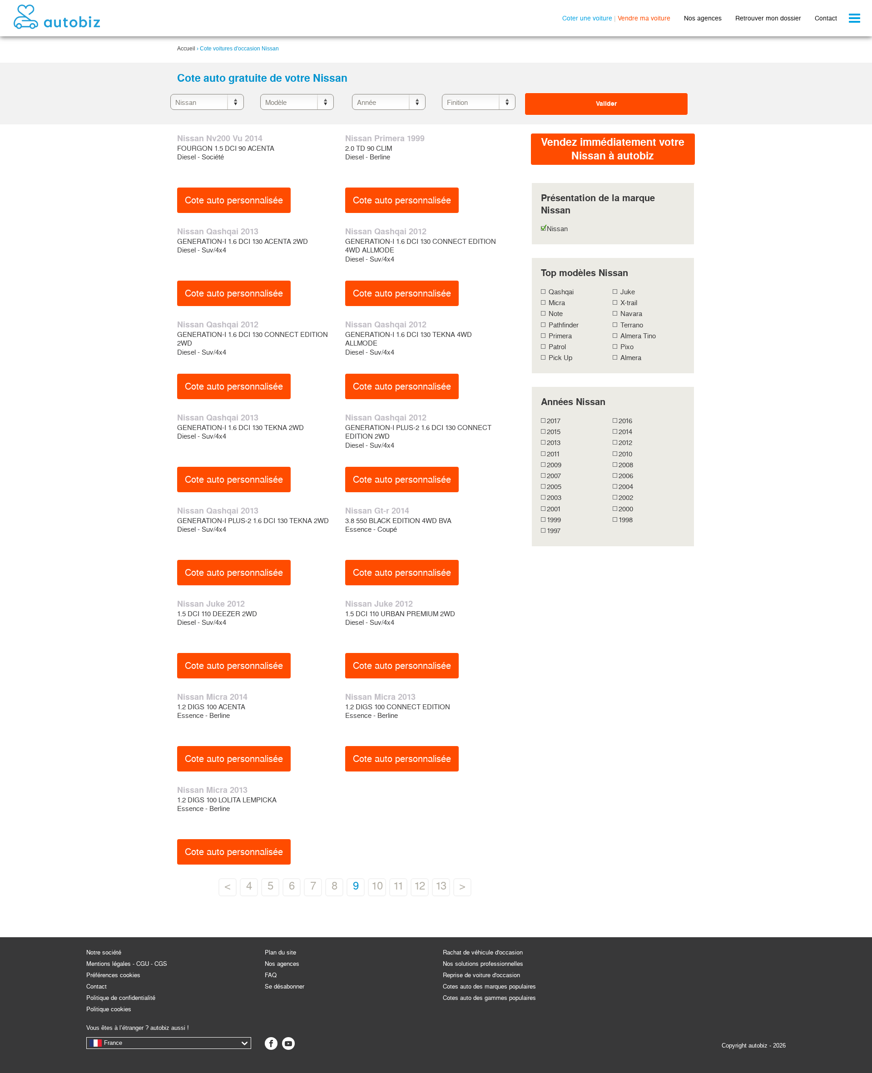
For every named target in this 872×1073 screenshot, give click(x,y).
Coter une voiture (587, 18)
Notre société (103, 952)
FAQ (271, 975)
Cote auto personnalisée (234, 200)
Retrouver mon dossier (768, 18)
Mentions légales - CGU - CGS (126, 963)
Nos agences (703, 18)
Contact (826, 18)
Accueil (186, 48)
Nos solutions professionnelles (483, 963)
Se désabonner (284, 986)
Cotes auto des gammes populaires (489, 997)
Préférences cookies (113, 975)
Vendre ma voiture (644, 18)
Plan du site (280, 952)
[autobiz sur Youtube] (288, 1043)
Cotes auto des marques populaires (489, 986)
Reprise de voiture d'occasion (481, 975)
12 (419, 885)
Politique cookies (108, 1009)
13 (441, 885)
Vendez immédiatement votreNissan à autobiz (612, 149)
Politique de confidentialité (120, 997)
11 (398, 885)
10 (377, 885)
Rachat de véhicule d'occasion (483, 952)
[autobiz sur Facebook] (271, 1043)
